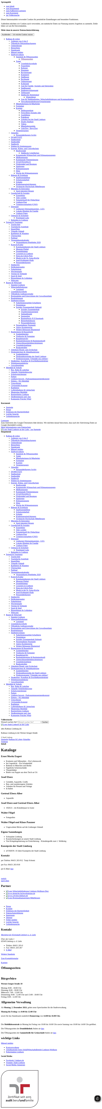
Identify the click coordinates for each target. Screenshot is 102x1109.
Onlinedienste (16, 46)
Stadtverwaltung (17, 55)
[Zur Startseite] (15, 724)
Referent (24, 68)
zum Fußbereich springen (16, 11)
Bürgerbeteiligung (28, 321)
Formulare (20, 106)
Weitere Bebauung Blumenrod (28, 330)
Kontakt (9, 909)
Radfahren (15, 388)
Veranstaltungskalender (20, 240)
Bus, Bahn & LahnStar (20, 370)
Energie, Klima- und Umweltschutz (25, 148)
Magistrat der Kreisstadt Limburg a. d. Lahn (18, 935)
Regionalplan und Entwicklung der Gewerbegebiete (31, 296)
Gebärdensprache (13, 416)
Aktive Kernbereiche (24, 327)
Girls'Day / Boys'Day (29, 128)
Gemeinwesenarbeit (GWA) (27, 204)
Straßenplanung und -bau (21, 397)
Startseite (9, 407)
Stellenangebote (27, 110)
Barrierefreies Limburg (20, 394)
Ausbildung (25, 115)
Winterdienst (31, 97)
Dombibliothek (22, 251)
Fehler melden (11, 920)
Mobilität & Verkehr (14, 368)
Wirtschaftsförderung (19, 287)
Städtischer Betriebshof (30, 95)
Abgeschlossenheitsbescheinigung (29, 343)
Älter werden (21, 198)
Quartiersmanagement (29, 312)
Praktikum (25, 117)
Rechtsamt (25, 79)
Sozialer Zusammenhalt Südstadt (29, 307)
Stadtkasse (25, 77)
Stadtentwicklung (18, 300)
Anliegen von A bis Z (19, 41)
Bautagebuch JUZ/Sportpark (32, 318)
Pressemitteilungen (23, 262)
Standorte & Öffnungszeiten (27, 57)
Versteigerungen (22, 131)
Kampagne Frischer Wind (21, 399)
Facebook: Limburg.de (15, 1060)
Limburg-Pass (21, 202)
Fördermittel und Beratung (26, 164)
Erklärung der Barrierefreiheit (17, 412)
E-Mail (8, 950)
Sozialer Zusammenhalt (30, 309)
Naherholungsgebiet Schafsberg (28, 303)
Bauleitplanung (17, 298)
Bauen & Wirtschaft (14, 283)
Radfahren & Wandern (20, 233)
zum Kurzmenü (12, 13)
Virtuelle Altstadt (17, 231)
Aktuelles (14, 133)
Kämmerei (25, 75)
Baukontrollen (21, 347)
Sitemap (9, 917)
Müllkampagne (22, 157)
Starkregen (20, 166)
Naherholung (16, 269)
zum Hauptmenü (12, 8)
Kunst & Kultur (17, 245)
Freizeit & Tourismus (14, 222)
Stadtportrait (16, 140)
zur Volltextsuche (13, 15)
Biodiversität (21, 151)
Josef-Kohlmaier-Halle (25, 260)
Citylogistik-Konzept (19, 385)
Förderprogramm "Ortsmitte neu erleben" (32, 359)
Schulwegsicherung (18, 374)
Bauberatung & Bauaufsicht (22, 332)
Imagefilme (15, 229)
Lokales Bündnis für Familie (27, 211)
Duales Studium (27, 122)
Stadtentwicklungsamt (29, 90)
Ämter (18, 61)
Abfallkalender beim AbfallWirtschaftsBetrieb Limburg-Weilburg (31, 1050)
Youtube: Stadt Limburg (15, 1063)
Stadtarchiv (15, 265)
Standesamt (15, 50)
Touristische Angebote (19, 227)
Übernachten (16, 236)
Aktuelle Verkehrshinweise (21, 372)
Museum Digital (22, 249)
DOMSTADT (16, 137)
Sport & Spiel (16, 276)
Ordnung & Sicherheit (19, 216)
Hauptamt (25, 70)
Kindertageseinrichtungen (26, 184)
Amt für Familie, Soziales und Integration (37, 86)
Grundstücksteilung (23, 345)
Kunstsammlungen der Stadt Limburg (30, 247)
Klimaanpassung (22, 169)
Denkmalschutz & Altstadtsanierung (25, 352)
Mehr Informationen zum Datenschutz (16, 427)
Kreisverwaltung (12, 1047)
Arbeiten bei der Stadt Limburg (33, 119)
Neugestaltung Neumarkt (26, 325)
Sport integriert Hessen (25, 191)
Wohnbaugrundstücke (19, 363)
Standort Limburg (18, 285)
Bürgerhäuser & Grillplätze (21, 278)
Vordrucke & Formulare (25, 336)
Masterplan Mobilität (19, 392)
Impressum (10, 915)
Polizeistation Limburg (15, 1052)
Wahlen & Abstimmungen (21, 146)
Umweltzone (16, 383)
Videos (23, 124)
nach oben (5, 881)
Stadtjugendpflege (23, 178)
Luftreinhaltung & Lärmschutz (23, 390)
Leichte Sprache (12, 414)
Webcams (15, 280)
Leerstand (20, 289)
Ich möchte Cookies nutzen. (23, 35)
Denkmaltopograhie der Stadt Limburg (31, 356)
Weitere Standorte (8, 954)
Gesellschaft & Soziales (20, 193)
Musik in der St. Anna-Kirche (27, 258)
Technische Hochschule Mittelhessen (30, 186)
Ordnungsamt (26, 81)
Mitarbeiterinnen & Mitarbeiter (28, 104)
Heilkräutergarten (18, 267)
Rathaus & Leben (13, 39)
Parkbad (14, 238)
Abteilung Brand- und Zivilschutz (24, 350)
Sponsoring (25, 316)
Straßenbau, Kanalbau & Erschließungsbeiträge (29, 361)
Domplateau (21, 305)
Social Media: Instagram (15, 1065)
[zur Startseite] (21, 429)
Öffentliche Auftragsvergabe (22, 294)
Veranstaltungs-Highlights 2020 (28, 242)
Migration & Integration (20, 189)
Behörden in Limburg (19, 220)
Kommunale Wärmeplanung (27, 160)
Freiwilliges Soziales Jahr (31, 113)
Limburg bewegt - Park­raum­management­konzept (30, 379)
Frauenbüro (25, 66)
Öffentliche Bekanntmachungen (23, 43)
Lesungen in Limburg (24, 254)
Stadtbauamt (26, 88)
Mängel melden (17, 52)
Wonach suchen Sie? (9, 722)
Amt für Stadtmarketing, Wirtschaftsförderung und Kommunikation (47, 99)
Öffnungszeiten (27, 59)
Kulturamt (25, 84)
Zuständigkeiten (22, 334)
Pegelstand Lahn (22, 218)
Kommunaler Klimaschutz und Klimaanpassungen (35, 155)
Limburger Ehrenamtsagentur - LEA (30, 209)
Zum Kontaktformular (9, 958)
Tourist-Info (15, 224)
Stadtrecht (15, 144)
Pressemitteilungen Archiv (26, 135)
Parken (13, 377)
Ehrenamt (15, 207)
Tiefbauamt (25, 93)
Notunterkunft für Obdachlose (28, 200)
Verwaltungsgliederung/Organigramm (36, 101)
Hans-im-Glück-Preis (24, 256)
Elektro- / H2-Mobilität (20, 381)
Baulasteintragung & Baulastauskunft (30, 341)
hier (11, 869)
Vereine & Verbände (19, 274)
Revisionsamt (26, 72)
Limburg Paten (22, 213)
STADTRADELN (23, 162)
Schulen (19, 182)
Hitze (18, 171)
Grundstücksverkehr (29, 63)
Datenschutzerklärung (14, 913)
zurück (3, 878)
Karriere (19, 108)
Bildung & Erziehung (19, 175)
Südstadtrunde (26, 314)
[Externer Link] (53, 891)
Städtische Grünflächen (30, 153)
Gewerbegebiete (17, 365)
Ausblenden (6, 35)
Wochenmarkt (16, 271)
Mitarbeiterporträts (28, 126)
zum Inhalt (10, 6)
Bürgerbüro (15, 48)
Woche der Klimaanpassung (27, 173)
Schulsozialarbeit (22, 180)
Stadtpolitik (15, 142)
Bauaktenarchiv (22, 338)
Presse (8, 410)
